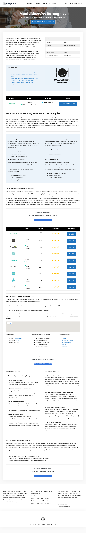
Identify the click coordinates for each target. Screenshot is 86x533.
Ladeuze (64, 344)
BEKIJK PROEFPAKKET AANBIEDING (43, 22)
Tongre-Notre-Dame (67, 340)
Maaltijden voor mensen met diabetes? (41, 503)
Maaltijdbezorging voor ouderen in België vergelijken (24, 78)
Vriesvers (37, 3)
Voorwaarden (41, 522)
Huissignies (64, 347)
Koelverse (29, 3)
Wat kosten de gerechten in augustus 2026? (22, 80)
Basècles (64, 338)
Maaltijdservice (38, 513)
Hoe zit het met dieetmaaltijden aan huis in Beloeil (24, 87)
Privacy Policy (49, 522)
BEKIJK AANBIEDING (68, 104)
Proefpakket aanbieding (76, 3)
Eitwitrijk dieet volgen (36, 496)
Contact (35, 522)
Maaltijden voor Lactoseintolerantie (40, 498)
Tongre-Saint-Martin (67, 342)
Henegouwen (18, 338)
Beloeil (17, 340)
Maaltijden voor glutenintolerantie (40, 501)
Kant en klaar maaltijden (49, 3)
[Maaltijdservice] (9, 3)
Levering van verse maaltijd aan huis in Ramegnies (24, 72)
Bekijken (71, 234)
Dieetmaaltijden (63, 3)
